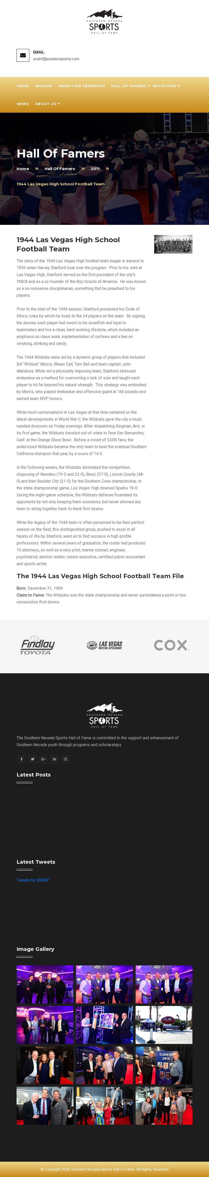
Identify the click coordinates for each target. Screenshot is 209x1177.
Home (23, 86)
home (23, 168)
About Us (45, 104)
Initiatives (164, 86)
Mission (43, 86)
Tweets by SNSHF (33, 880)
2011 (95, 168)
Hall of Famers (128, 86)
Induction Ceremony (81, 86)
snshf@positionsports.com (56, 59)
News (23, 104)
